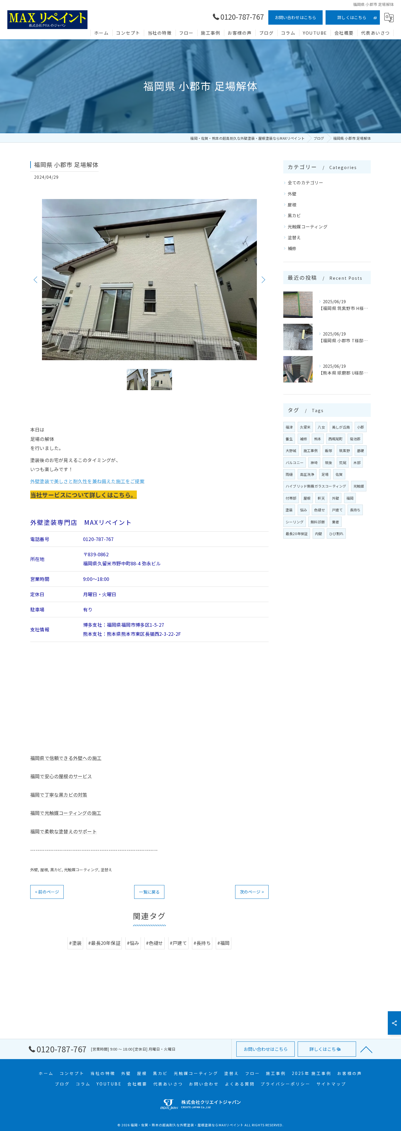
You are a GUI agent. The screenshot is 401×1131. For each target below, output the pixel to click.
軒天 (321, 497)
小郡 (360, 426)
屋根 (44, 869)
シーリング (295, 521)
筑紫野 (344, 450)
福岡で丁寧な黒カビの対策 (58, 794)
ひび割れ (336, 533)
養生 (289, 438)
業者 (335, 521)
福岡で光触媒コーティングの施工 (65, 812)
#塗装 (75, 943)
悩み (303, 509)
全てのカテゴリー (306, 182)
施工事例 (311, 450)
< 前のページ (47, 892)
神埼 (314, 462)
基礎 (360, 450)
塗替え (106, 869)
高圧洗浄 (307, 474)
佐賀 (339, 474)
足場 (324, 474)
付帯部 (291, 497)
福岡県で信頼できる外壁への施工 (66, 757)
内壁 (318, 533)
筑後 (328, 462)
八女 (321, 426)
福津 (289, 426)
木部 (356, 462)
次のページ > (252, 892)
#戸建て (178, 943)
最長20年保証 (297, 533)
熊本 (317, 438)
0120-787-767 (98, 539)
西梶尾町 (335, 438)
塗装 (289, 509)
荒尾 (342, 462)
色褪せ (319, 509)
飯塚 (328, 450)
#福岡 (223, 943)
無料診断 (318, 521)
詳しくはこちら (351, 17)
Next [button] (263, 279)
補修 (292, 248)
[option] (149, 279)
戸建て (337, 509)
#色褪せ (154, 943)
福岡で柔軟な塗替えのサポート (63, 831)
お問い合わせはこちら (295, 17)
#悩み (133, 943)
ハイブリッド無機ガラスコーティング (316, 485)
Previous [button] (36, 279)
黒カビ (56, 869)
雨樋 (289, 474)
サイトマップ (331, 1084)
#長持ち (202, 943)
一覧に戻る (149, 892)
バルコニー (295, 462)
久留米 (305, 426)
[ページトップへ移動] (366, 1049)
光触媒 (358, 485)
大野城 (291, 450)
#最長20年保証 (104, 943)
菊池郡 (355, 438)
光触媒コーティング (81, 869)
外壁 (34, 869)
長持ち (355, 509)
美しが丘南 (341, 426)
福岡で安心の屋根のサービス (61, 776)
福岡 (349, 497)
